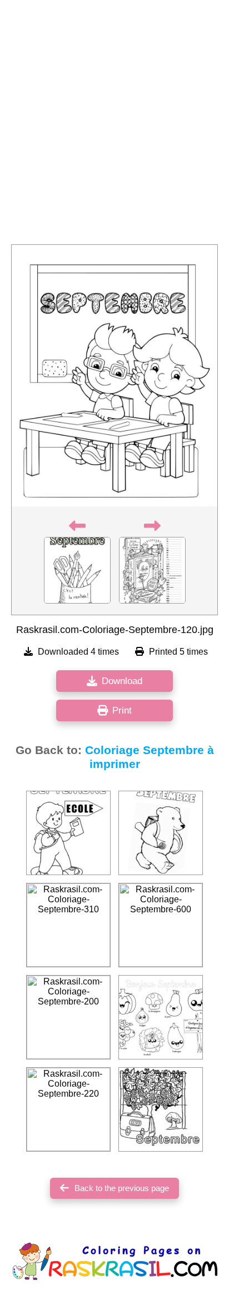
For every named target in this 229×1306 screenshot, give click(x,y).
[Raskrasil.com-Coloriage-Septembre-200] (68, 1017)
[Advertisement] (114, 125)
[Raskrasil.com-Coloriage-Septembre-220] (68, 1109)
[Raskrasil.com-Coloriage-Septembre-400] (68, 833)
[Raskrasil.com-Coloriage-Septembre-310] (68, 925)
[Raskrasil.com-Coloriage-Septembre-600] (160, 925)
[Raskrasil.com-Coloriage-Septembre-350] (160, 833)
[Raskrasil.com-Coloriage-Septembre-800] (160, 1017)
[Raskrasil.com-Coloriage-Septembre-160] (160, 1109)
